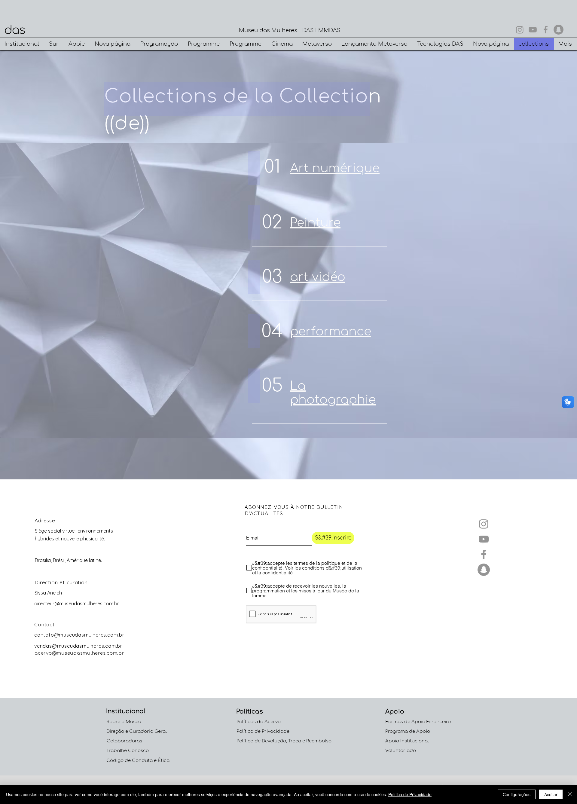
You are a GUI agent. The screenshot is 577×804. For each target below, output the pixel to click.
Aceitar (550, 794)
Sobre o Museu (123, 721)
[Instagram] (520, 30)
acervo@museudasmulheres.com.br (79, 653)
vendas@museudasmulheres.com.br (78, 646)
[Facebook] (546, 30)
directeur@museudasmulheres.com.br (76, 604)
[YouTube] (533, 30)
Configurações (516, 794)
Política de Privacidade (410, 794)
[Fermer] (569, 794)
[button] (22, 44)
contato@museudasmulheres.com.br (79, 635)
